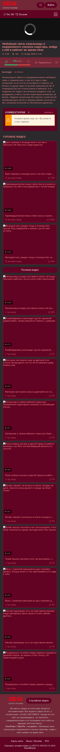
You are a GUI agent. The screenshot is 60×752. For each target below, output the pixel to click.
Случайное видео (39, 700)
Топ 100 (10, 14)
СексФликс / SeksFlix (15, 726)
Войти (51, 5)
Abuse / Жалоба (34, 741)
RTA (47, 741)
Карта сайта (17, 741)
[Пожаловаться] (57, 62)
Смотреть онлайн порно (17, 746)
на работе (18, 72)
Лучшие (22, 14)
